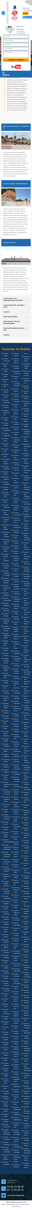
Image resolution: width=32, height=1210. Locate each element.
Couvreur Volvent (26, 1042)
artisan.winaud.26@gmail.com (15, 1195)
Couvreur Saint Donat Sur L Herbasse (27, 518)
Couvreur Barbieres (6, 478)
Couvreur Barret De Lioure (6, 495)
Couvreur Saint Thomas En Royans (27, 776)
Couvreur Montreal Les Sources (17, 767)
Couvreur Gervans (26, 1055)
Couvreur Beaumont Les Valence (7, 573)
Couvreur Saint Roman (26, 741)
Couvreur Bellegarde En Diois (6, 636)
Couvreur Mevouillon (17, 593)
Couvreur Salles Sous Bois (27, 800)
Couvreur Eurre (6, 1087)
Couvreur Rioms (16, 1103)
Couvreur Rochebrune (17, 1113)
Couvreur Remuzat (16, 1091)
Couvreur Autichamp (6, 468)
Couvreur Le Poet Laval (17, 965)
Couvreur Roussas (26, 397)
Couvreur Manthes (16, 542)
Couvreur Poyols (16, 1027)
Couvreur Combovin (6, 956)
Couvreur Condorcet (6, 972)
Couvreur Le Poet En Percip (17, 958)
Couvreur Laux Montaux (16, 457)
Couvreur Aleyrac (6, 370)
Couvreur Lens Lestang (16, 480)
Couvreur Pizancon (26, 1144)
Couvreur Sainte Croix (27, 503)
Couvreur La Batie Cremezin (7, 512)
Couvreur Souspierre (27, 847)
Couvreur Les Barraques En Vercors (27, 1110)
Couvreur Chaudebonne (7, 897)
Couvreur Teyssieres (26, 887)
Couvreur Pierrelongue (17, 924)
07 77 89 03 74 (7, 19)
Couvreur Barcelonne (7, 483)
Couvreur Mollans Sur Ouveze (17, 637)
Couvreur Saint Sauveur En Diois (27, 750)
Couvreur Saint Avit (26, 455)
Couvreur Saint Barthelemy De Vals (27, 469)
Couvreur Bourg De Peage (6, 698)
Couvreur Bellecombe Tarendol (7, 628)
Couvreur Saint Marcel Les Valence (27, 621)
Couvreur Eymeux (6, 1110)
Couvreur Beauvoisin (6, 609)
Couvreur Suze (26, 864)
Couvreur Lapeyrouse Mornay (17, 440)
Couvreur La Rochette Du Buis (27, 366)
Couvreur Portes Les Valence (16, 1021)
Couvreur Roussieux (26, 410)
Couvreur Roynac (26, 415)
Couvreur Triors (26, 917)
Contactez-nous (16, 1206)
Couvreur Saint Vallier (27, 788)
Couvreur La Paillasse (27, 1092)
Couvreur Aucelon (6, 445)
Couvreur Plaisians (16, 940)
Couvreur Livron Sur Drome (16, 500)
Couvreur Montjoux (16, 725)
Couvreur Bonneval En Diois (7, 675)
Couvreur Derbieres (26, 1082)
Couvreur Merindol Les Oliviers (17, 586)
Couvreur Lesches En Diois (17, 493)
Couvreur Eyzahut (6, 1120)
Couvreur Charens (6, 811)
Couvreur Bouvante (6, 712)
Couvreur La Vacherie (27, 1097)
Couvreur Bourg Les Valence (6, 706)
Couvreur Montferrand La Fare (17, 709)
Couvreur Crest (6, 1000)
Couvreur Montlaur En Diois (17, 737)
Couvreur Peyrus (16, 901)
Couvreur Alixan (6, 375)
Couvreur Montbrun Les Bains (16, 671)
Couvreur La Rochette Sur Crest (27, 373)
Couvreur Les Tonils (26, 892)
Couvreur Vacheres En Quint (27, 939)
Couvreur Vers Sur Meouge (26, 1013)
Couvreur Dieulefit (6, 1033)
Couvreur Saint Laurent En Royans (27, 602)
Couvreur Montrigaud (17, 773)
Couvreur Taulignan (26, 877)
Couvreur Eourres (6, 354)
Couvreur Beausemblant (7, 599)
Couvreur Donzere (6, 1044)
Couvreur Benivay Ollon (6, 643)
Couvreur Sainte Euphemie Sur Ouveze (27, 537)
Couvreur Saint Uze (26, 783)
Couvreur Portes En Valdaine (16, 1014)
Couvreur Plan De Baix (16, 946)
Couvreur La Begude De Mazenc (7, 621)
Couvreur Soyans (26, 852)
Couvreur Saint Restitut (26, 734)
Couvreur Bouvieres (6, 717)
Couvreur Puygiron (16, 1048)
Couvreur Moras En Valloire (16, 792)
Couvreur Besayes (6, 649)
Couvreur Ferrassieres (7, 1138)
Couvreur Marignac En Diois (16, 558)
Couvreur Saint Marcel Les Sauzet (27, 611)
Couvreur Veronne (26, 1007)
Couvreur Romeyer (26, 387)
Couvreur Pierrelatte (17, 919)
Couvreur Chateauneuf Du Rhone (7, 869)
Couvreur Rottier (26, 392)
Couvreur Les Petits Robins (26, 1118)
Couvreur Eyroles (6, 1115)
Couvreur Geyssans (16, 354)
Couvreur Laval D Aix (17, 464)
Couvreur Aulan (6, 450)
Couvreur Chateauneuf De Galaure (7, 854)
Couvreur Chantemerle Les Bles (7, 784)
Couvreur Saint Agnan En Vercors (27, 432)
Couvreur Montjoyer (16, 730)
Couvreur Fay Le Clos (6, 1126)
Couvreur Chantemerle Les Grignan (7, 792)
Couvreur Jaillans (26, 1060)
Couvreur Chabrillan (6, 745)
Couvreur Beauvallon (7, 604)
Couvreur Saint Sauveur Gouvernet (27, 759)
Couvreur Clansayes (6, 918)
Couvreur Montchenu (17, 677)
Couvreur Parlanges (26, 1139)
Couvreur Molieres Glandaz (16, 629)
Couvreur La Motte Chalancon (17, 804)
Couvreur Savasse (26, 824)
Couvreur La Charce (7, 805)
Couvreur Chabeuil (6, 740)
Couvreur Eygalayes (6, 1092)
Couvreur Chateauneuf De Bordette (7, 847)
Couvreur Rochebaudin (17, 1108)
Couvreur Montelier (16, 697)
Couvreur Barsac (6, 501)
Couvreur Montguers (17, 720)
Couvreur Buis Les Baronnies (6, 734)
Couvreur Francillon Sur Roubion (7, 1150)
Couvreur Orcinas (16, 848)
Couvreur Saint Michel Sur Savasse (27, 672)
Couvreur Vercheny (26, 991)
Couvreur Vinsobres (26, 1037)
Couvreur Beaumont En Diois (6, 566)
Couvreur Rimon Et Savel (16, 1097)
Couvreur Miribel (16, 613)
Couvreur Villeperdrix (27, 1032)
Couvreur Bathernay (6, 506)
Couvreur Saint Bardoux (26, 461)
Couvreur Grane (16, 377)
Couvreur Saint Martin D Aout (26, 630)
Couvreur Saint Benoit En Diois (27, 478)
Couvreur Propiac (16, 1043)
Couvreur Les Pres (16, 1037)
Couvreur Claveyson (6, 923)
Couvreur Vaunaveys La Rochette (27, 975)
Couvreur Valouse (26, 961)
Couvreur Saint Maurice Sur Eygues (27, 658)
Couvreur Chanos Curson (6, 777)
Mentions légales (25, 1204)
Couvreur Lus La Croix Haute (17, 520)
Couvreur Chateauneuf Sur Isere (7, 862)
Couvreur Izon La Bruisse (16, 412)
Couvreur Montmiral (17, 755)
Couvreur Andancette (7, 401)
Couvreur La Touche (27, 898)
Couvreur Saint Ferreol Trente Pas (27, 546)
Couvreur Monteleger (17, 692)
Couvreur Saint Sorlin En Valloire (27, 768)
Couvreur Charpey (6, 828)
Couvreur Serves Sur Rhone (26, 835)
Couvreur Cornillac (6, 977)
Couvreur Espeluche (6, 1064)
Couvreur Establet (6, 1075)
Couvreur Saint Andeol (26, 439)
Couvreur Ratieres (16, 1060)
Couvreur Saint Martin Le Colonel (26, 649)
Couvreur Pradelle (16, 1032)
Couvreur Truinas (26, 923)
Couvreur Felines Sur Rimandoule (7, 1132)
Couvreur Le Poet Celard (17, 952)
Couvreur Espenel (6, 1069)
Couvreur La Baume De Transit (7, 542)
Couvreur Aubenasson (7, 434)
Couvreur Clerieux (6, 936)
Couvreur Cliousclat (6, 941)
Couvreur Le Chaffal (7, 750)
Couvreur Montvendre (17, 785)
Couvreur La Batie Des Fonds (7, 520)
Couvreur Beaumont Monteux (6, 580)
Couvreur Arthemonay (7, 429)
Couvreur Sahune (26, 420)
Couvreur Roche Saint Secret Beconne (17, 1158)
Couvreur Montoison (17, 760)
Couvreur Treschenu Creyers (26, 911)
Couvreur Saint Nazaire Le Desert (27, 690)
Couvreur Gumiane (16, 395)
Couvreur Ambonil (6, 391)
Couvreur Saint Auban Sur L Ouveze (27, 447)
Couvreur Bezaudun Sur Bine (6, 661)
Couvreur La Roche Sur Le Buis (27, 359)
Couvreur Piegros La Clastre (16, 913)
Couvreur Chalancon (6, 755)
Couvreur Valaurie (26, 945)
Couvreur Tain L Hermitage (27, 871)
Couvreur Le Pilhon (17, 929)
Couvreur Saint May (26, 666)
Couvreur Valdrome (26, 951)
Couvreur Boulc (6, 687)
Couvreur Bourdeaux (6, 692)
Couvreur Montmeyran (17, 750)
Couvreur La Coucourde (7, 990)
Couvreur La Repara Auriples (7, 461)
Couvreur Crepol (6, 995)
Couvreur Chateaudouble (7, 841)
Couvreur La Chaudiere (7, 902)
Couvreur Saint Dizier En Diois (27, 509)
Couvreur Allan (6, 380)
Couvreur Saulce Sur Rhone (26, 812)
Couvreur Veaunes (26, 981)
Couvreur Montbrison (17, 665)
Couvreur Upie (26, 933)
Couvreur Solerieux (26, 841)
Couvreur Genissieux (6, 1163)
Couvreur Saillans (26, 425)
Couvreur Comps (6, 961)
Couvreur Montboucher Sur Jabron (17, 659)
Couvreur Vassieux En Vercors (27, 967)
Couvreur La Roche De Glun (17, 1125)
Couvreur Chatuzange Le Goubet (7, 891)
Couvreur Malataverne (17, 526)
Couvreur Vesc (26, 1019)
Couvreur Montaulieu (17, 652)
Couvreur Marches (16, 547)
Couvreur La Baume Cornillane (7, 534)
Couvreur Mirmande (16, 618)
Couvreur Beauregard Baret (7, 588)
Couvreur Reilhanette (17, 1085)
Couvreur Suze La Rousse (26, 858)
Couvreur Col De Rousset (26, 1158)
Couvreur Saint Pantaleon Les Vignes (27, 699)
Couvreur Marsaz (16, 570)
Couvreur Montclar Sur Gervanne (16, 685)
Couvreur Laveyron (16, 469)
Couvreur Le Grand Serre (17, 372)
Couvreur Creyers (6, 1005)
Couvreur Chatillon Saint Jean (6, 884)
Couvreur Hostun (16, 405)
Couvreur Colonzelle (6, 951)
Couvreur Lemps (16, 474)
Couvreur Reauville (16, 1073)
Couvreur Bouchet (6, 681)
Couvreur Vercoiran (26, 1002)
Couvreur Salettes (26, 794)
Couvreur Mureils (16, 832)
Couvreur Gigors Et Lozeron (16, 361)
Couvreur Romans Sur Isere (27, 381)
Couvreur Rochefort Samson (16, 1140)
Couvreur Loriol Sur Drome (16, 508)
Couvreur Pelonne (16, 876)
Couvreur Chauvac (6, 908)
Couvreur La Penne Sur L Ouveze (17, 890)
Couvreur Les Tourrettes (27, 904)
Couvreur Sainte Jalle (27, 563)
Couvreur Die (6, 1028)
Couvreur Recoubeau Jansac (17, 1079)
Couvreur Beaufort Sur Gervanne (6, 557)
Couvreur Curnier (6, 1023)
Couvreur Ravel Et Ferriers (16, 1067)
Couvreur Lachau (16, 433)
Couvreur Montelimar (17, 702)
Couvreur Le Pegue (17, 871)
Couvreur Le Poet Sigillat (17, 970)
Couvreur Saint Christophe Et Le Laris (27, 496)
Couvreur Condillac (6, 967)
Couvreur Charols (6, 823)
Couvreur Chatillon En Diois (7, 876)
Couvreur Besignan (6, 654)
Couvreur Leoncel (16, 487)
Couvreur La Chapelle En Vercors (7, 799)
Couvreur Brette (6, 727)
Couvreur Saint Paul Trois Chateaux (26, 716)
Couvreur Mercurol (16, 580)
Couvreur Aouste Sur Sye (6, 413)
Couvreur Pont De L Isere (16, 1006)
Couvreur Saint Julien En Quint (27, 576)
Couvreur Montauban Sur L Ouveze (17, 645)
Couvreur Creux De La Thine (27, 1076)
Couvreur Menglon (16, 575)
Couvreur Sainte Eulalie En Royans (26, 527)
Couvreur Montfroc (16, 715)
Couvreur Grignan (16, 390)
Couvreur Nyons (16, 838)
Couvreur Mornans (16, 798)
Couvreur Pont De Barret (16, 999)
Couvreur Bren (6, 722)
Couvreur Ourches (16, 861)
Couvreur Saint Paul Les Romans (27, 708)
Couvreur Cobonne (6, 946)
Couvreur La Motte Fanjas (17, 819)
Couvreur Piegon (16, 906)
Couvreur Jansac (16, 418)
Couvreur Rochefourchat (17, 1146)
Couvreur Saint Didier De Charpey (27, 1151)
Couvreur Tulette (26, 928)
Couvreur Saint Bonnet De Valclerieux (27, 486)
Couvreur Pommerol (16, 975)
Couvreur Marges (16, 552)
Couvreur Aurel (6, 455)
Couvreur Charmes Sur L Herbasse (7, 817)
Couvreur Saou (26, 806)
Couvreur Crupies (6, 1018)
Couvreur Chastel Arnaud (6, 835)
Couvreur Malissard (16, 531)
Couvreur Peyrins (16, 896)
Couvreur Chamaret (6, 771)
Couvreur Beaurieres (6, 594)
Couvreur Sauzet (26, 819)
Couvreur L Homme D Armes (27, 1133)
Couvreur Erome (6, 1059)
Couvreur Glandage (16, 367)
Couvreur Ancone (6, 396)
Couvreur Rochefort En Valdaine (17, 1132)
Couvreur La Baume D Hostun (7, 549)
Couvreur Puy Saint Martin (16, 1054)
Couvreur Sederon (26, 829)
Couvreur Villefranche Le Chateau (27, 1026)
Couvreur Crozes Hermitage (6, 1011)
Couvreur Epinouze (6, 1054)
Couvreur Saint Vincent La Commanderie (27, 1067)
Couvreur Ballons (6, 473)
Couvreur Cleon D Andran (6, 929)
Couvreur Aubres (6, 440)
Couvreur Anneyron (6, 406)
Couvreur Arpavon (6, 424)
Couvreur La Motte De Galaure (17, 812)
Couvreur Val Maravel (7, 1143)
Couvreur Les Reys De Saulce (27, 1126)
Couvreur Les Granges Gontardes (17, 384)
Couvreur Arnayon (6, 419)
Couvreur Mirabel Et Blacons (16, 606)
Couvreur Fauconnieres (27, 1087)
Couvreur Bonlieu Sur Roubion (7, 668)
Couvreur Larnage (16, 446)
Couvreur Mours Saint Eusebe (17, 826)
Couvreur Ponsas (16, 987)
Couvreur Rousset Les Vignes (27, 404)
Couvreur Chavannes (6, 913)
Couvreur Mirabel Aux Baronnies (17, 599)
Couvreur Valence (26, 956)
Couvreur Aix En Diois (7, 360)
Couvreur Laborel (16, 428)
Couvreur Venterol (26, 986)
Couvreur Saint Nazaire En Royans (27, 680)
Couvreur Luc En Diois (17, 514)
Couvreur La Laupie (17, 451)
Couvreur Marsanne (16, 565)
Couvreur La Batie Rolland (7, 527)
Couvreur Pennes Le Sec (16, 882)
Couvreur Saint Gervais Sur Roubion (27, 555)
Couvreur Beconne (6, 615)
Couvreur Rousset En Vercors (27, 1165)
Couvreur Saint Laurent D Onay (26, 592)
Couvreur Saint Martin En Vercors (26, 639)
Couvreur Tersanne (26, 882)
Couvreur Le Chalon (7, 760)
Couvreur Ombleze (16, 843)
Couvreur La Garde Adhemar (7, 1157)
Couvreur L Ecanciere (27, 1102)
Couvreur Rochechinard (17, 1119)
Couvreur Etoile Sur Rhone (6, 1081)
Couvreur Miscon (16, 623)
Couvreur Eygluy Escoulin (6, 1104)
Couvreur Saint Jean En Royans (26, 569)
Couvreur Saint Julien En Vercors (27, 584)
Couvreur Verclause (26, 996)
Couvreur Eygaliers (6, 1097)
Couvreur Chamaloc (6, 766)
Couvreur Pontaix (16, 993)
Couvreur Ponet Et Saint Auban (17, 981)
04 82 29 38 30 (7, 7)
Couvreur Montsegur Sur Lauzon (17, 779)
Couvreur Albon (6, 365)
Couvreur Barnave (6, 488)
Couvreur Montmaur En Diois (17, 744)
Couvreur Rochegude (17, 1151)
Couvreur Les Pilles (16, 934)
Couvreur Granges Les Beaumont (27, 1048)
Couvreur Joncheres (16, 423)
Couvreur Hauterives (17, 400)
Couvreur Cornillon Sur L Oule (6, 983)
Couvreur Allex (6, 386)
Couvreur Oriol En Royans (16, 854)
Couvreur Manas (16, 537)
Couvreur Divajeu (6, 1038)
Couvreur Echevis (6, 1049)
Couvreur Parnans (16, 866)
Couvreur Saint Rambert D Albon (27, 726)
